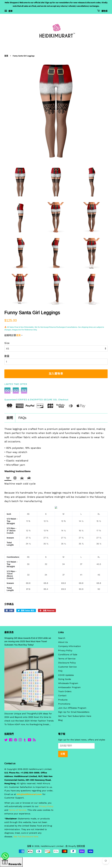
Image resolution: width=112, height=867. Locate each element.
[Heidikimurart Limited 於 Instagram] (20, 740)
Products (63, 700)
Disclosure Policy (67, 663)
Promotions (64, 704)
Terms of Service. (18, 810)
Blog (60, 720)
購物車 (104, 11)
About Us (63, 642)
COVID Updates (66, 675)
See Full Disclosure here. (26, 836)
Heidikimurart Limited (52, 846)
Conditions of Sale (67, 654)
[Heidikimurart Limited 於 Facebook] (10, 740)
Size (6, 343)
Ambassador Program (69, 687)
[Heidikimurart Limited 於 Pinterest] (15, 740)
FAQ (60, 671)
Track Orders (64, 691)
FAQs (22, 418)
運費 (18, 335)
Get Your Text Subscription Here (74, 716)
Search (61, 638)
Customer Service (67, 667)
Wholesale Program (68, 683)
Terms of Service (66, 658)
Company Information (69, 646)
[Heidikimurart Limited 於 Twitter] (6, 740)
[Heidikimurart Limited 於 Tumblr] (24, 740)
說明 (10, 418)
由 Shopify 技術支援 (75, 846)
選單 (10, 11)
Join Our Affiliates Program (72, 708)
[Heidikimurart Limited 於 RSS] (34, 740)
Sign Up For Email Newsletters (73, 712)
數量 (6, 356)
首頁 (6, 56)
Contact (62, 695)
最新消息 (9, 632)
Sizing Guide (64, 679)
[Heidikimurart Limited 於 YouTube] (29, 740)
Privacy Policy (65, 650)
